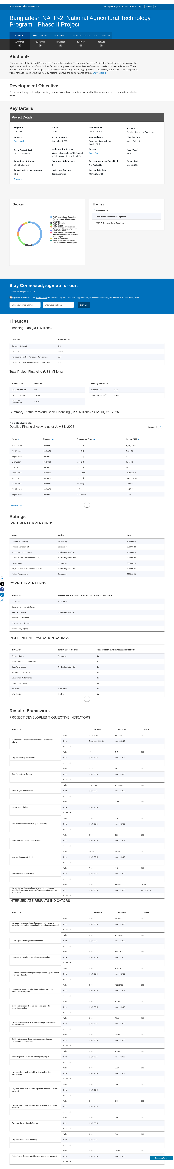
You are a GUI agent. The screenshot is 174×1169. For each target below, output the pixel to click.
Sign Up (84, 305)
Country (18, 137)
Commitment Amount (24, 161)
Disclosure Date (59, 137)
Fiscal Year (133, 149)
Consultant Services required (28, 170)
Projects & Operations (30, 6)
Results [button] (101, 42)
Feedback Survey (161, 1158)
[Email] (2, 579)
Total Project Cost (24, 149)
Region (92, 149)
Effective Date (134, 137)
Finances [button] (60, 42)
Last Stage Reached (61, 170)
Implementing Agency (62, 149)
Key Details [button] (40, 42)
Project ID (19, 127)
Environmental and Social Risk (103, 161)
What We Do (15, 6)
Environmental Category (63, 161)
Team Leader (95, 127)
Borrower (132, 127)
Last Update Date (97, 170)
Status (55, 127)
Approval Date (96, 137)
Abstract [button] (19, 42)
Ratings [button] (81, 42)
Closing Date (133, 161)
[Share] (2, 589)
